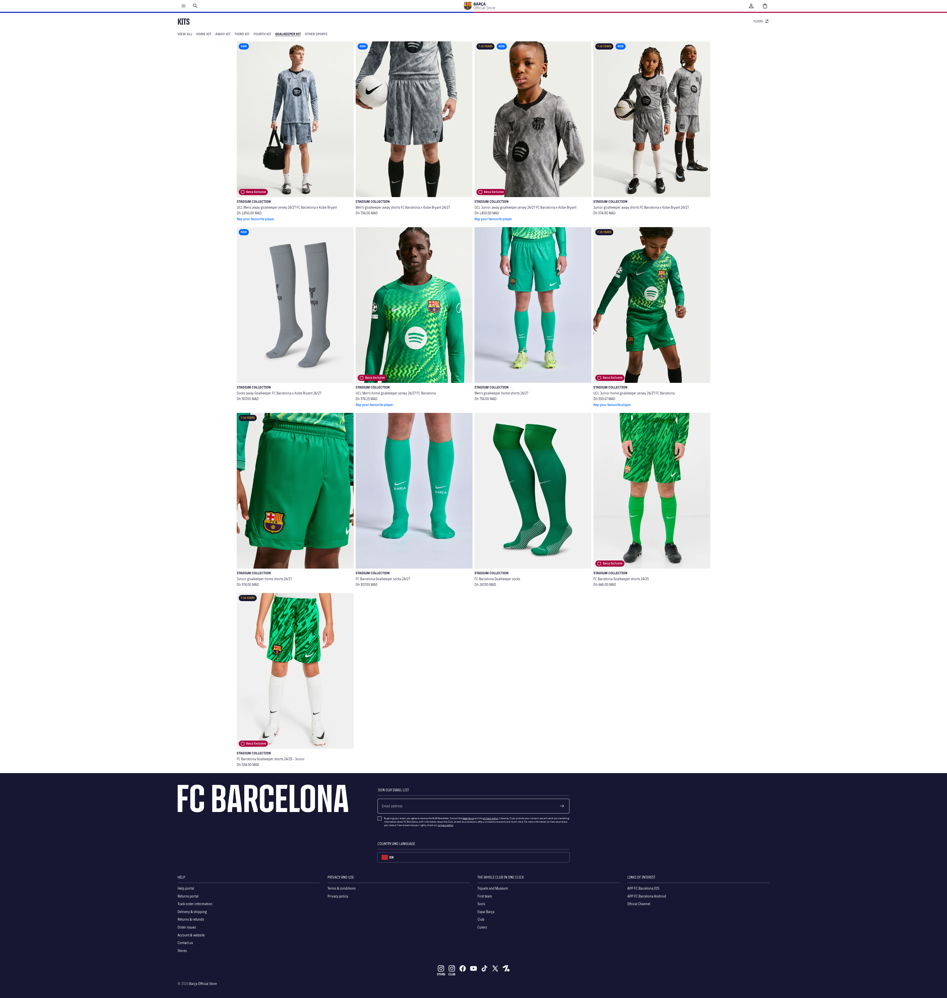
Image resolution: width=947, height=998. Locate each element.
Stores (182, 950)
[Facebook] (463, 968)
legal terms (468, 818)
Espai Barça (485, 912)
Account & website (191, 935)
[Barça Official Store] (479, 6)
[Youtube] (473, 968)
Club (480, 919)
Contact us (185, 943)
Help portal (186, 888)
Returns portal (188, 896)
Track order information (195, 904)
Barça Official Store (203, 983)
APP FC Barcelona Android (646, 896)
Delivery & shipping (192, 912)
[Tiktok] (484, 968)
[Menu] (183, 6)
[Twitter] (495, 968)
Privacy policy (338, 896)
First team (484, 896)
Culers (482, 927)
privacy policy (490, 818)
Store (441, 974)
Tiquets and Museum (492, 888)
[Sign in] (751, 6)
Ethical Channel (638, 904)
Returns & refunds (191, 919)
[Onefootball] (506, 968)
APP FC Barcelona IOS (643, 888)
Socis (481, 904)
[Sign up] (562, 806)
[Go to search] (195, 6)
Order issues (187, 927)
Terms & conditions (342, 888)
